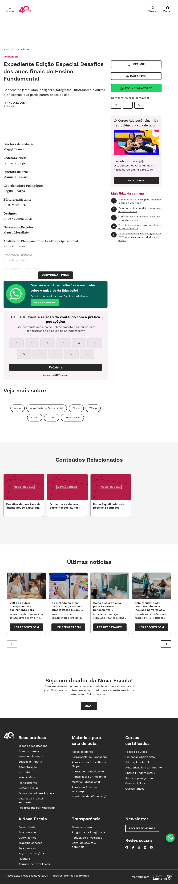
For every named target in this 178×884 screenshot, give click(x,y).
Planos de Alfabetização (88, 771)
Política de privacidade (87, 837)
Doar (89, 705)
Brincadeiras (26, 777)
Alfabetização (27, 767)
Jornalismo (22, 49)
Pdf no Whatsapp (138, 88)
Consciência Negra (30, 756)
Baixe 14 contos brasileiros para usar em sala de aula (137, 210)
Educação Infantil (30, 761)
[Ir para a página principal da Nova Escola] (25, 10)
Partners (24, 858)
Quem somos (27, 837)
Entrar (167, 11)
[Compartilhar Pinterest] (139, 105)
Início (6, 49)
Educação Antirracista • (141, 757)
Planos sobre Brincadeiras (89, 776)
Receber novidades (142, 828)
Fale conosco (27, 832)
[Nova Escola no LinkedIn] (145, 847)
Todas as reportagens (32, 745)
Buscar (153, 11)
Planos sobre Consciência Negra (89, 764)
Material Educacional (86, 782)
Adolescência (72, 417)
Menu (10, 11)
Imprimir (138, 64)
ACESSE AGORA (45, 302)
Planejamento (27, 782)
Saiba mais (136, 180)
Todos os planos (82, 751)
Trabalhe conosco (30, 843)
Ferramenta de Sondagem (89, 757)
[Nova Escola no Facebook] (126, 847)
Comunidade (27, 827)
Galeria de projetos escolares (31, 800)
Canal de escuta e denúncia (84, 844)
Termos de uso (82, 827)
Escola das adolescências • (36, 793)
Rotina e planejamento (140, 778)
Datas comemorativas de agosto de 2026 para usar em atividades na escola (137, 237)
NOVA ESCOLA (17, 102)
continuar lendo (55, 275)
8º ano (34, 417)
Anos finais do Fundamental (46, 408)
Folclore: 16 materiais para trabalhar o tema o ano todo (137, 201)
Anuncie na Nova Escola (34, 864)
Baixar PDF (138, 76)
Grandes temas (28, 751)
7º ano (93, 408)
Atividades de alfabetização (90, 796)
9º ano (51, 417)
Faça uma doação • (31, 853)
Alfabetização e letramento (143, 767)
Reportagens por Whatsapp (36, 807)
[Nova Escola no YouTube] (151, 847)
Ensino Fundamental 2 (140, 773)
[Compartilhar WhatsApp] (116, 105)
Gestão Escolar (28, 788)
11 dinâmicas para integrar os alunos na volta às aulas (137, 227)
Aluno (17, 408)
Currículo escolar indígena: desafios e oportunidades (136, 218)
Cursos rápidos (135, 783)
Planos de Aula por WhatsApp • (84, 789)
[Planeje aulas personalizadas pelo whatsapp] (170, 837)
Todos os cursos (136, 751)
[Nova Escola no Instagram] (139, 847)
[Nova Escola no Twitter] (133, 847)
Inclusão (24, 772)
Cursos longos (134, 788)
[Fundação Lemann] (162, 877)
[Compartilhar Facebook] (128, 105)
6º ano (76, 408)
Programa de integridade (88, 832)
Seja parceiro (27, 848)
